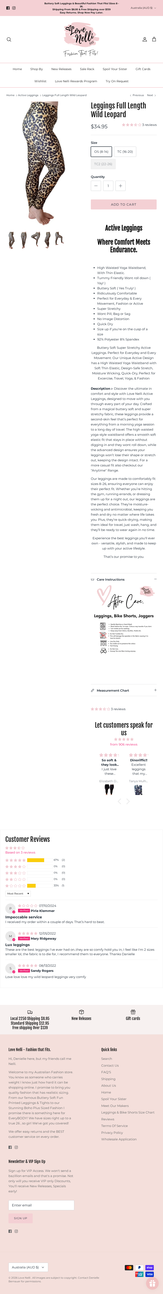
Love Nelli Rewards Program (76, 81)
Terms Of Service (114, 1126)
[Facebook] (8, 8)
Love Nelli (24, 1277)
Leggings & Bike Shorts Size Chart (128, 1112)
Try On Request (117, 81)
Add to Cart (123, 204)
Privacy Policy (112, 1133)
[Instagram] (13, 8)
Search (106, 1059)
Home (17, 69)
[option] (44, 164)
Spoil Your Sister (115, 69)
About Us (108, 1085)
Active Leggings (28, 95)
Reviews (107, 1119)
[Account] (144, 39)
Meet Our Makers (115, 1106)
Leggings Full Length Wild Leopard (64, 95)
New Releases (61, 69)
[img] (123, 739)
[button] (132, 125)
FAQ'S (106, 1072)
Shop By (36, 69)
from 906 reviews (123, 744)
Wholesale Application (119, 1139)
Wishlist (40, 81)
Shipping (108, 1079)
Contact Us (110, 1065)
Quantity (98, 177)
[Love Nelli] (81, 39)
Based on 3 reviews (20, 852)
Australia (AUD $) (142, 7)
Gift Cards (143, 69)
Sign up (20, 1218)
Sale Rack (87, 69)
